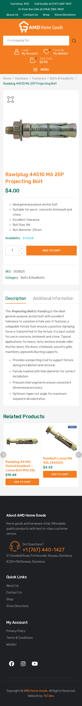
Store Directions (17, 606)
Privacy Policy (15, 631)
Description (15, 298)
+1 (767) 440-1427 (43, 550)
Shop (9, 599)
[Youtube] (34, 663)
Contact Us (14, 592)
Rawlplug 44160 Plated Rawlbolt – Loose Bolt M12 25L (20, 466)
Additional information (53, 298)
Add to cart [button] (22, 481)
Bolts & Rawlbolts (62, 78)
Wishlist (11, 644)
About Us (12, 586)
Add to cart (51, 250)
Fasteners (39, 78)
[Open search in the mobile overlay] (41, 41)
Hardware (21, 78)
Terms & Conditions (19, 638)
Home (7, 78)
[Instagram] (23, 663)
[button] (10, 99)
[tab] (15, 299)
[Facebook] (11, 663)
